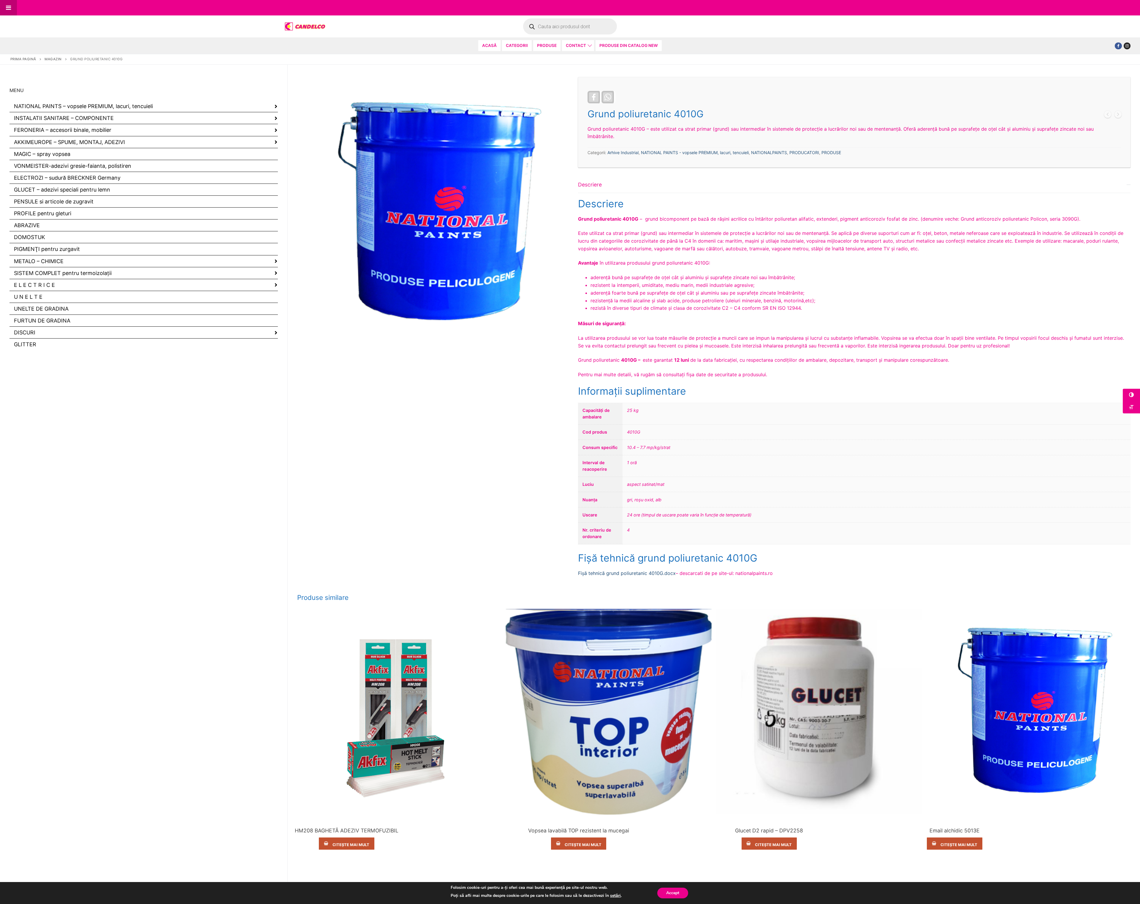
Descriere (590, 184)
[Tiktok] (1127, 45)
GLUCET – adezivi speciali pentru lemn (62, 190)
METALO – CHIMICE (39, 261)
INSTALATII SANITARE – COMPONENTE (64, 118)
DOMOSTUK (29, 237)
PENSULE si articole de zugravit (54, 201)
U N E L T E (28, 297)
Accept (672, 893)
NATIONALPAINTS (769, 152)
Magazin (53, 59)
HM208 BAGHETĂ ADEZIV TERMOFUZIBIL (346, 830)
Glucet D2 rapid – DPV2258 (769, 830)
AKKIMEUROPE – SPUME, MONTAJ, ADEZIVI (69, 142)
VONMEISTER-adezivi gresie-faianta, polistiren (72, 166)
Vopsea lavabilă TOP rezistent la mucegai (578, 830)
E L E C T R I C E (34, 285)
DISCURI (24, 332)
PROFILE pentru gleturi (42, 213)
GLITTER (25, 344)
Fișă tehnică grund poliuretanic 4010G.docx (627, 573)
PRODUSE (831, 152)
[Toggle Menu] (8, 7)
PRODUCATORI (804, 152)
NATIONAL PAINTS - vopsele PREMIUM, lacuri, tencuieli (695, 152)
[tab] (854, 377)
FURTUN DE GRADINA (42, 320)
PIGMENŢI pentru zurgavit (47, 249)
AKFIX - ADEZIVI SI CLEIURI (346, 821)
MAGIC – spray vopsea (42, 154)
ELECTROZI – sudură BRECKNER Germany (67, 178)
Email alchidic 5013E (955, 830)
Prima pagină (23, 59)
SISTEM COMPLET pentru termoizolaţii (63, 273)
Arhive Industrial (623, 152)
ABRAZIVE (27, 225)
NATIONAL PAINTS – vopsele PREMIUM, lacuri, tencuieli (83, 106)
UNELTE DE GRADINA (41, 309)
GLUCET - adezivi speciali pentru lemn (769, 821)
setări (615, 895)
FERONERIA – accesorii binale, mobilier (62, 130)
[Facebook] (1118, 45)
